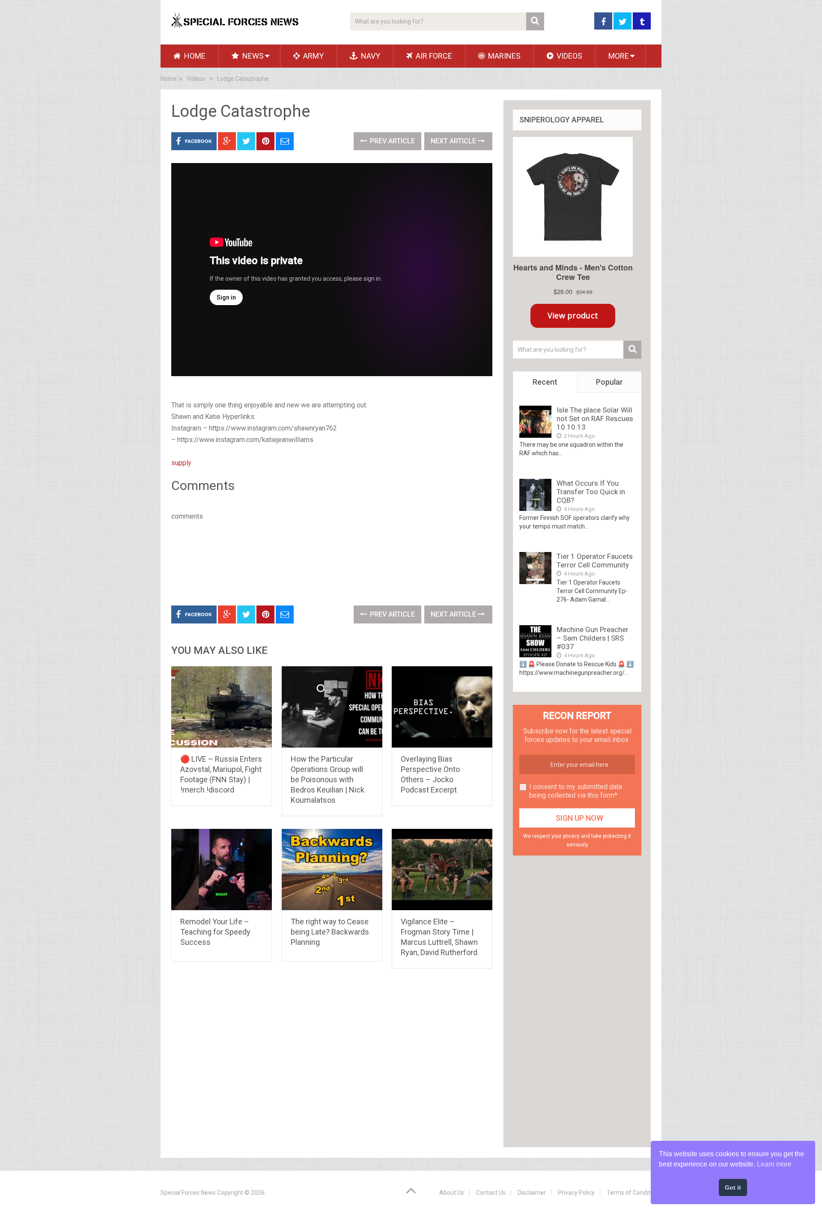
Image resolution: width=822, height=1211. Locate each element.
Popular (609, 381)
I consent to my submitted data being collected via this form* (575, 791)
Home (194, 55)
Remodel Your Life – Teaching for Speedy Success (215, 932)
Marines (503, 55)
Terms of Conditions (634, 1192)
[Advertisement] (327, 561)
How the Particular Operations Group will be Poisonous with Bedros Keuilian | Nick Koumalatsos (327, 779)
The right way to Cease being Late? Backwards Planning (330, 932)
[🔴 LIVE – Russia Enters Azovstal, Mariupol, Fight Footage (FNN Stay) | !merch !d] (221, 707)
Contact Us (491, 1192)
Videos (568, 55)
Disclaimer (532, 1192)
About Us (451, 1192)
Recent (545, 381)
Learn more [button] (774, 1164)
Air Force (433, 55)
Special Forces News (188, 1192)
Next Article (454, 141)
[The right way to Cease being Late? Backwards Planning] (332, 869)
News (252, 55)
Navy (369, 55)
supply (181, 463)
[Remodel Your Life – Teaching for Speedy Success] (221, 869)
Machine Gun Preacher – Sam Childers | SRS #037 (592, 638)
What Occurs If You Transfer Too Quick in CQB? (591, 492)
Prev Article (391, 141)
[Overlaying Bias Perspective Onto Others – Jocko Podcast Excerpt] (442, 707)
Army (312, 55)
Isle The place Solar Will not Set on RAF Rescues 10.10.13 (595, 418)
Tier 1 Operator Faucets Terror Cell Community (595, 560)
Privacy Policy (576, 1192)
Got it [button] (733, 1187)
